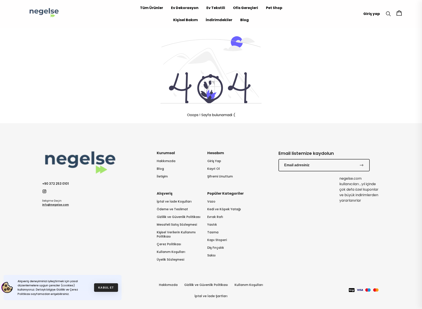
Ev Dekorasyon (184, 7)
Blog (244, 19)
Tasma (212, 232)
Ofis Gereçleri (245, 7)
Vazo (211, 201)
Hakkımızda (166, 161)
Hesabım (215, 152)
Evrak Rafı (215, 217)
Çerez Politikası (169, 244)
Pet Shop (274, 7)
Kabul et (106, 287)
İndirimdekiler (219, 19)
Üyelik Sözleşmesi (170, 260)
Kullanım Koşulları (171, 252)
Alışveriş (165, 193)
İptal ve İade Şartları (211, 296)
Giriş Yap (214, 161)
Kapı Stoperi (217, 240)
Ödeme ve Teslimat (172, 209)
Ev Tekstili (215, 7)
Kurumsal (166, 152)
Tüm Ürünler (151, 7)
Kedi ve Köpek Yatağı (224, 209)
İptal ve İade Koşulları (174, 201)
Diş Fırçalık (215, 248)
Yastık (212, 225)
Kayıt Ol (213, 169)
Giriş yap (371, 13)
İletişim (162, 176)
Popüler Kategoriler (225, 193)
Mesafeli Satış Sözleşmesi (177, 225)
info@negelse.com (55, 205)
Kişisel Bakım (185, 19)
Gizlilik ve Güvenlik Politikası (178, 217)
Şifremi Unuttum (220, 176)
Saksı (211, 255)
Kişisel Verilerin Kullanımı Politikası (176, 234)
